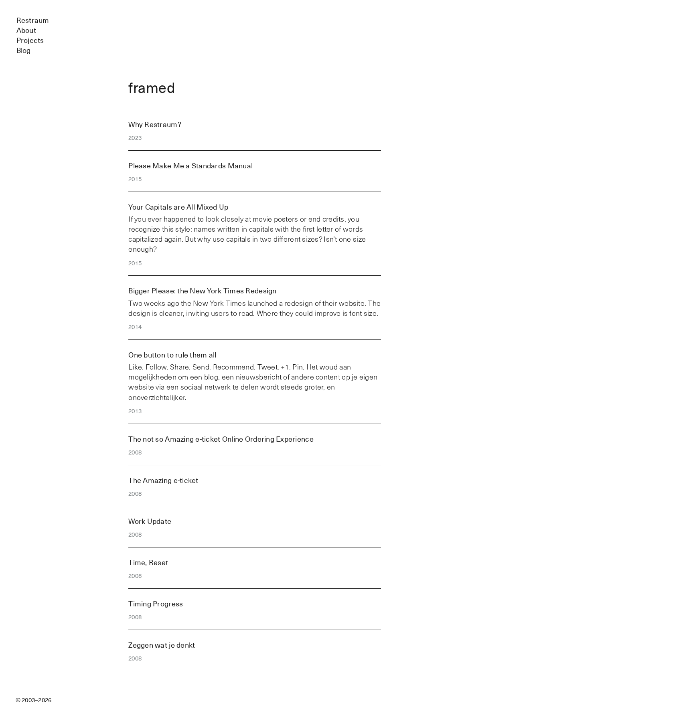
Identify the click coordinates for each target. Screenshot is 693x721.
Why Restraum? (154, 124)
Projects (30, 40)
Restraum (32, 20)
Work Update (149, 521)
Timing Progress (155, 603)
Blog (23, 50)
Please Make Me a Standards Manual (190, 165)
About (26, 30)
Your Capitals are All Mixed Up (178, 207)
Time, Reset (148, 562)
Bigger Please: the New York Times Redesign (202, 290)
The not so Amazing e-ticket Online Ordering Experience (221, 439)
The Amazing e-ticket (163, 480)
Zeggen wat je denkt (161, 645)
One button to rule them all (172, 354)
